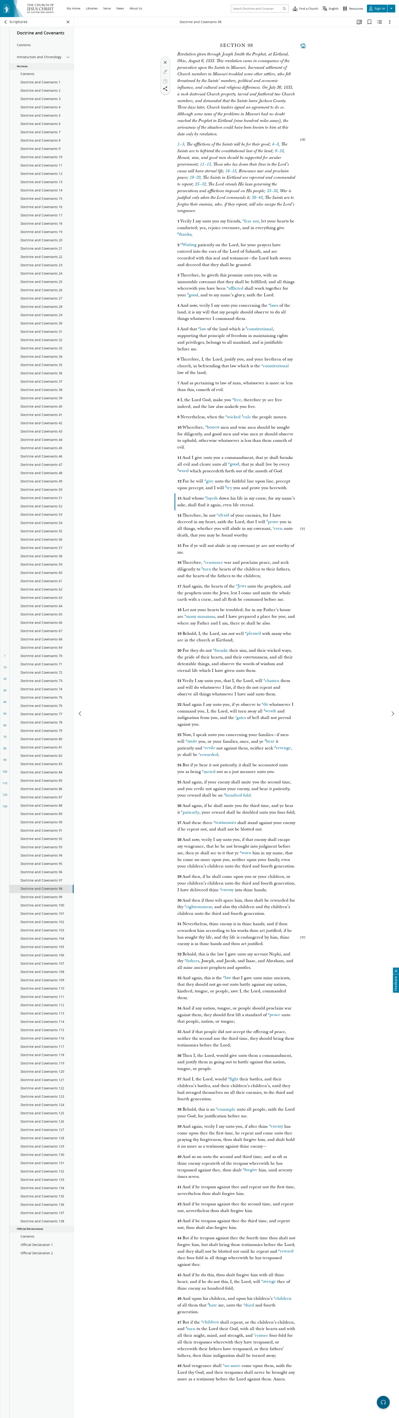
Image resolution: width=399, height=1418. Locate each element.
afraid (223, 515)
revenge (283, 748)
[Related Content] (379, 22)
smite (192, 741)
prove (273, 522)
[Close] (165, 62)
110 (4, 783)
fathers (192, 961)
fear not (251, 221)
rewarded (209, 754)
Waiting (189, 245)
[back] (5, 22)
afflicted (235, 288)
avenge (269, 1282)
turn (207, 569)
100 (4, 772)
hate (213, 1305)
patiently (191, 812)
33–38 (272, 191)
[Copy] (165, 81)
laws (274, 305)
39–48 (257, 197)
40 (4, 702)
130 (4, 806)
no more (232, 1366)
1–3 (180, 144)
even (278, 528)
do (265, 704)
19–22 (195, 177)
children (283, 1298)
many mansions (200, 616)
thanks (185, 234)
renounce (214, 562)
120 (4, 795)
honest (213, 427)
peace (274, 1015)
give (210, 481)
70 (4, 737)
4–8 (275, 144)
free (237, 400)
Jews (242, 586)
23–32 (200, 184)
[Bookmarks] (369, 22)
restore (261, 1335)
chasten (272, 681)
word (184, 471)
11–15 (205, 164)
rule (247, 417)
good (193, 295)
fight (234, 1079)
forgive (250, 1170)
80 (4, 748)
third (249, 1305)
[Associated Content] (303, 45)
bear (270, 741)
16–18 (230, 171)
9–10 (279, 151)
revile (210, 748)
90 (4, 760)
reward (286, 1251)
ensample (227, 1109)
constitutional (260, 329)
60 (4, 725)
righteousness (199, 907)
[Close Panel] (68, 22)
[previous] (80, 713)
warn (246, 853)
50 (4, 714)
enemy (227, 890)
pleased (254, 633)
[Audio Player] (383, 1402)
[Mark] (165, 72)
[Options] (389, 22)
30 (4, 690)
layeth (212, 498)
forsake (221, 650)
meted (209, 772)
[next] (392, 713)
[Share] (165, 88)
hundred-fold (238, 795)
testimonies (225, 823)
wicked (234, 417)
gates (241, 718)
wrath (270, 711)
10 (4, 667)
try (229, 488)
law (203, 329)
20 (4, 679)
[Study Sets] (359, 22)
